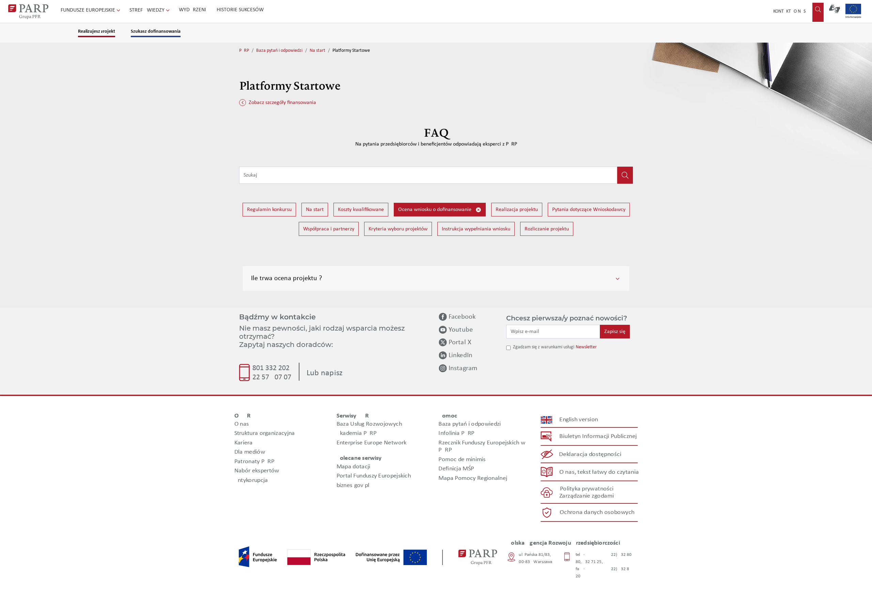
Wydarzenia (194, 10)
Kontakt (782, 11)
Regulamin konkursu (269, 209)
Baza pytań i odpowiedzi (279, 50)
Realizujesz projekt (96, 31)
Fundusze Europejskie (88, 10)
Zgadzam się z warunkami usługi (543, 347)
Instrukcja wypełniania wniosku (476, 229)
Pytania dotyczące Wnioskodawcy (588, 209)
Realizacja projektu (517, 209)
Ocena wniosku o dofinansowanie (435, 209)
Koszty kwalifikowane (361, 209)
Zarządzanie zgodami (586, 496)
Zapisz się (614, 331)
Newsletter (586, 347)
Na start (317, 50)
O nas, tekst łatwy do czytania (599, 472)
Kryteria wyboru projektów (398, 229)
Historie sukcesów (240, 10)
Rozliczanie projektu (547, 229)
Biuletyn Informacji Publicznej (598, 436)
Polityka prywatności (586, 489)
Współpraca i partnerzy (328, 229)
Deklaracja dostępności (590, 454)
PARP (244, 50)
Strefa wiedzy (147, 10)
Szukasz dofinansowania (156, 31)
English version (579, 420)
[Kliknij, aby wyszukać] (625, 175)
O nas (800, 11)
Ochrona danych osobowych (597, 512)
